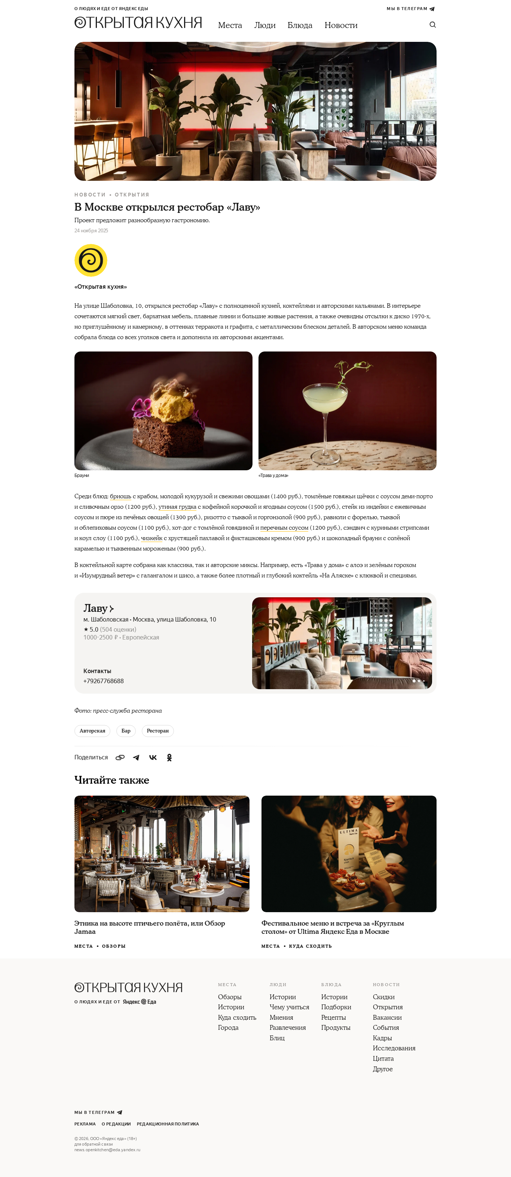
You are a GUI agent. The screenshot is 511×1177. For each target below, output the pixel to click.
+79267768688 (103, 681)
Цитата (383, 1059)
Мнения (281, 1018)
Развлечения (288, 1028)
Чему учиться (289, 1008)
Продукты (336, 1028)
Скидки (384, 998)
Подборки (336, 1008)
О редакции (116, 1124)
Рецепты (333, 1018)
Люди (265, 25)
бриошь (120, 496)
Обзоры (114, 946)
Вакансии (387, 1018)
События (386, 1028)
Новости (341, 25)
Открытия (132, 195)
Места (230, 25)
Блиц (277, 1039)
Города (228, 1028)
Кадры (382, 1039)
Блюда (300, 25)
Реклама (85, 1124)
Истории (231, 1008)
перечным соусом (284, 527)
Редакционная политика (168, 1124)
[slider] (342, 643)
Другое (383, 1070)
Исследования (394, 1049)
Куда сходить (310, 946)
